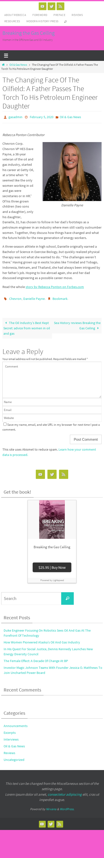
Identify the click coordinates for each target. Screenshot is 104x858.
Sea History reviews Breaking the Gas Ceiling (77, 323)
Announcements (16, 723)
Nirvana (51, 807)
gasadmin (15, 117)
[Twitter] (51, 6)
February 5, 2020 (41, 117)
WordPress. (67, 807)
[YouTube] (42, 6)
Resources (12, 21)
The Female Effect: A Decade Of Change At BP (36, 658)
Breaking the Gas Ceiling (28, 32)
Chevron (15, 297)
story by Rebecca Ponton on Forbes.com (55, 285)
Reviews (77, 15)
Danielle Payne (34, 297)
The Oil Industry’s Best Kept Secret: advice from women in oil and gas (26, 325)
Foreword (39, 15)
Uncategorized (14, 757)
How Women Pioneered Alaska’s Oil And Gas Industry (42, 640)
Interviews (11, 737)
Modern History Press (42, 21)
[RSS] (60, 6)
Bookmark (59, 297)
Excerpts (10, 730)
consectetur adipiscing (65, 792)
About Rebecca (15, 15)
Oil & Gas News (18, 64)
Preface (59, 15)
